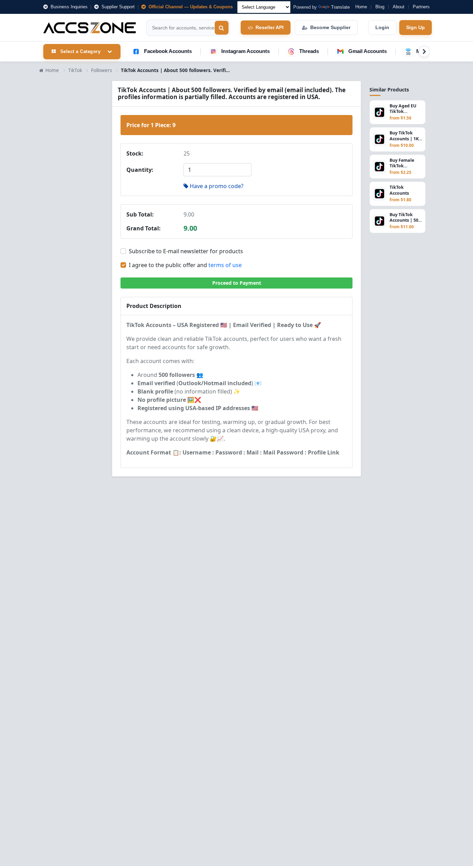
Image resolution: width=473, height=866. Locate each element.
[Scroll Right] (424, 51)
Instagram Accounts (245, 51)
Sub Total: (140, 214)
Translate (340, 7)
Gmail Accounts (367, 51)
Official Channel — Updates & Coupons (190, 6)
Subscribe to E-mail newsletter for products (186, 251)
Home (361, 6)
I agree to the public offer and (185, 265)
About (398, 6)
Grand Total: (143, 228)
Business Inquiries (68, 6)
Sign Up (415, 27)
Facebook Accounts (168, 51)
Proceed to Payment (236, 283)
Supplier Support (117, 6)
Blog (379, 6)
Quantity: (139, 170)
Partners (421, 6)
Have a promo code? (216, 186)
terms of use (225, 265)
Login (382, 27)
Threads (309, 51)
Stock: (134, 153)
